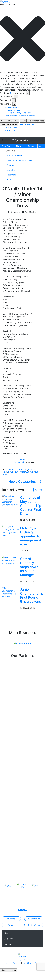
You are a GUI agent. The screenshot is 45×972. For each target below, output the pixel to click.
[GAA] (8, 885)
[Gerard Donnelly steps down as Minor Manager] (10, 560)
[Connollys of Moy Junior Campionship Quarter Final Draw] (10, 500)
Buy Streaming (33, 918)
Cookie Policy (11, 127)
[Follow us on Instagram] (24, 910)
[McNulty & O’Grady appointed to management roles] (10, 531)
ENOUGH (11, 165)
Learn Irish (11, 170)
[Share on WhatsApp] (23, 462)
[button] (22, 38)
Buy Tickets (11, 918)
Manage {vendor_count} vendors (19, 113)
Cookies (27, 963)
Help (7, 963)
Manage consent (8, 970)
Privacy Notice (11, 130)
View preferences (36, 121)
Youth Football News (23, 472)
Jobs (9, 179)
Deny (23, 121)
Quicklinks (8, 939)
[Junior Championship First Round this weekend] (10, 592)
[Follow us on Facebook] (21, 910)
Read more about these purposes (20, 115)
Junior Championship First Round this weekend (31, 595)
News (18, 146)
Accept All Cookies (9, 121)
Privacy (16, 963)
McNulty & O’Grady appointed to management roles (30, 536)
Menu (6, 933)
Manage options (12, 107)
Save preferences (9, 124)
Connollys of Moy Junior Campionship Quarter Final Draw (30, 506)
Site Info (8, 944)
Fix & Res (6, 146)
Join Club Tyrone (34, 925)
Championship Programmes (19, 160)
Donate (31, 146)
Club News (10, 470)
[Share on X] (15, 462)
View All (38, 490)
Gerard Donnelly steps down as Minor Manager (29, 567)
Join (41, 146)
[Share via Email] (19, 462)
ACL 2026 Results (15, 155)
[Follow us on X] (22, 910)
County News (21, 470)
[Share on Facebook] (12, 462)
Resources (11, 174)
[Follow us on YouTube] (26, 910)
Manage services (12, 110)
